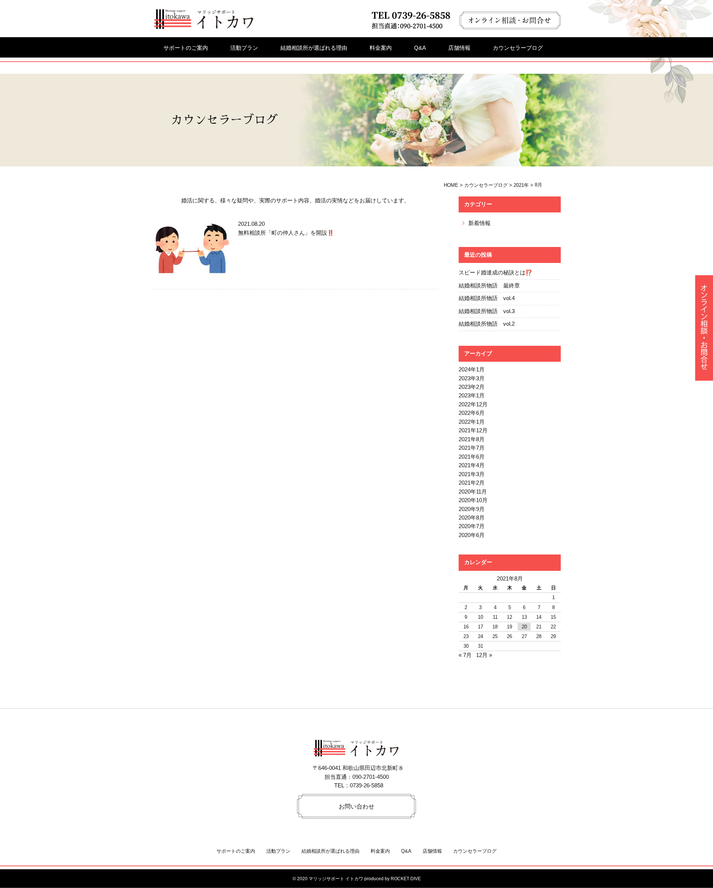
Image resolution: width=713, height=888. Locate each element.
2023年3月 (472, 378)
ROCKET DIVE (406, 878)
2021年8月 (472, 439)
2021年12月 (473, 430)
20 (524, 627)
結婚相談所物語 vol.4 (487, 298)
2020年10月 (473, 500)
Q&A (420, 48)
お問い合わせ (356, 806)
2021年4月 (472, 465)
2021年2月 (472, 483)
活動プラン (244, 48)
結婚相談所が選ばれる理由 (313, 48)
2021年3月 (472, 474)
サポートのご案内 (185, 48)
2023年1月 (472, 396)
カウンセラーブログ (518, 48)
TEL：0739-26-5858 (358, 785)
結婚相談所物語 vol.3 (487, 311)
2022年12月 (473, 404)
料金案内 (380, 48)
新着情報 (479, 223)
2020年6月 (472, 535)
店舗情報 (459, 48)
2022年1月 (472, 422)
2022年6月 (472, 413)
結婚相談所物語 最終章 (489, 286)
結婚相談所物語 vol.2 (487, 324)
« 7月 (465, 655)
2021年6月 (472, 457)
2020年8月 (472, 518)
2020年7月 (472, 526)
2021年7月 (472, 448)
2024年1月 (472, 370)
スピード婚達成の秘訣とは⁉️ (495, 273)
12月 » (484, 655)
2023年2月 (472, 387)
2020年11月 (473, 492)
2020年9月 (472, 509)
